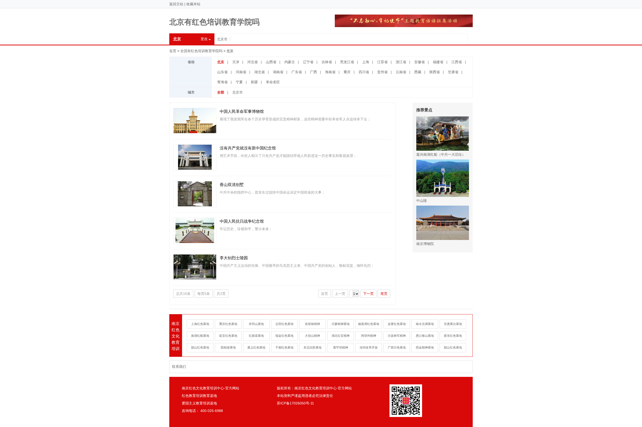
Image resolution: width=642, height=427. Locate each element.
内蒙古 (289, 62)
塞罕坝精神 (340, 347)
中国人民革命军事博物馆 (242, 111)
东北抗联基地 (312, 347)
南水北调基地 (425, 324)
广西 (313, 72)
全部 (220, 92)
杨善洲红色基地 (368, 324)
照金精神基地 (425, 347)
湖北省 (259, 72)
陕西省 (434, 72)
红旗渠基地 (256, 335)
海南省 (330, 72)
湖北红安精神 (341, 335)
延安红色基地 (228, 335)
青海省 (222, 82)
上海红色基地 (200, 324)
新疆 (254, 82)
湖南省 (278, 72)
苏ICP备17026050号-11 (295, 403)
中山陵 (421, 201)
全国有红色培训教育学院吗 (201, 51)
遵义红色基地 (256, 347)
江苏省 (382, 62)
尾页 (383, 294)
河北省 (252, 62)
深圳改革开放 (369, 347)
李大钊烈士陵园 (234, 258)
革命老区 (273, 82)
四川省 (364, 72)
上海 (365, 62)
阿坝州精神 (368, 335)
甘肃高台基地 (453, 324)
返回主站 (176, 4)
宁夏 (239, 82)
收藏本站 (193, 4)
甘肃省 (453, 72)
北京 (220, 62)
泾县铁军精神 (397, 335)
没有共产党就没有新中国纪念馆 (248, 148)
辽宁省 (308, 62)
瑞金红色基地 (284, 335)
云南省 (401, 72)
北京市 (222, 39)
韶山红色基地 (200, 347)
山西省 (271, 62)
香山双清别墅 (232, 185)
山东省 (222, 72)
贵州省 (382, 72)
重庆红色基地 (228, 324)
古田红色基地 (284, 324)
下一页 (368, 294)
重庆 (347, 72)
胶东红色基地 (453, 335)
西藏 (417, 72)
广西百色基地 (397, 347)
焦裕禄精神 (312, 324)
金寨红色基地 (397, 324)
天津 (235, 62)
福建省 (438, 62)
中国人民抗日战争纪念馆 (242, 221)
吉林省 (327, 62)
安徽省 (419, 62)
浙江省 (401, 62)
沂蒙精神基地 (341, 324)
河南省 (241, 72)
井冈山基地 (256, 324)
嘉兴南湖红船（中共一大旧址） (440, 154)
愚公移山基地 (425, 335)
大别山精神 (312, 335)
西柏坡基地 (228, 347)
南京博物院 (425, 244)
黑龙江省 (347, 62)
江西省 (456, 62)
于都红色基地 (284, 347)
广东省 (296, 72)
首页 (172, 51)
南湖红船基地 (200, 335)
